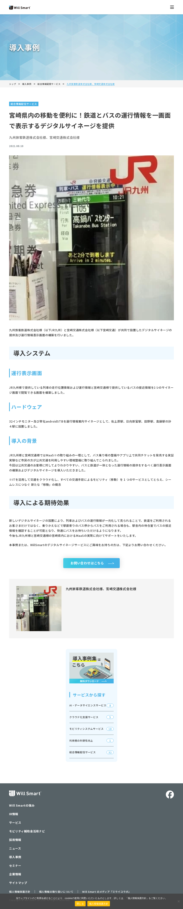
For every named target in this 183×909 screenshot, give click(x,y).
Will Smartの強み (21, 805)
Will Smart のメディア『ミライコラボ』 (106, 891)
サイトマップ (18, 883)
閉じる (80, 903)
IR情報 (13, 814)
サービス (15, 822)
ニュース (15, 848)
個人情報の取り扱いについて (56, 891)
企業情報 (15, 874)
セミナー (15, 865)
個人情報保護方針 (19, 891)
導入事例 (15, 857)
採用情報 (15, 840)
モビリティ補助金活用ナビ (27, 831)
